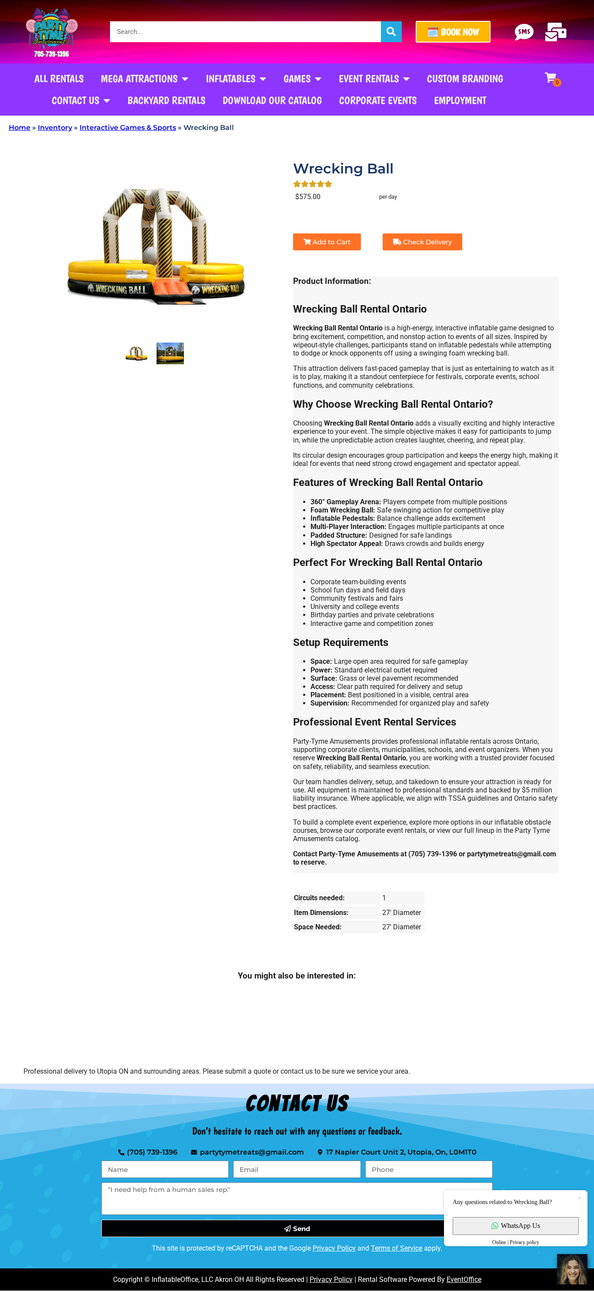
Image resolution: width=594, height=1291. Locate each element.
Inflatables (230, 78)
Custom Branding (465, 78)
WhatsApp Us (520, 1225)
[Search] (391, 31)
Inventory (55, 127)
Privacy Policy (334, 1248)
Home (19, 127)
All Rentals (58, 78)
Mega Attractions (139, 78)
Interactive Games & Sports (128, 127)
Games (297, 78)
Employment (460, 100)
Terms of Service (396, 1248)
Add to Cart (330, 242)
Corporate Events (378, 100)
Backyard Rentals (166, 100)
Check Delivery (426, 242)
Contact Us (75, 100)
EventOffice (464, 1279)
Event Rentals (369, 78)
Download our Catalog (272, 100)
